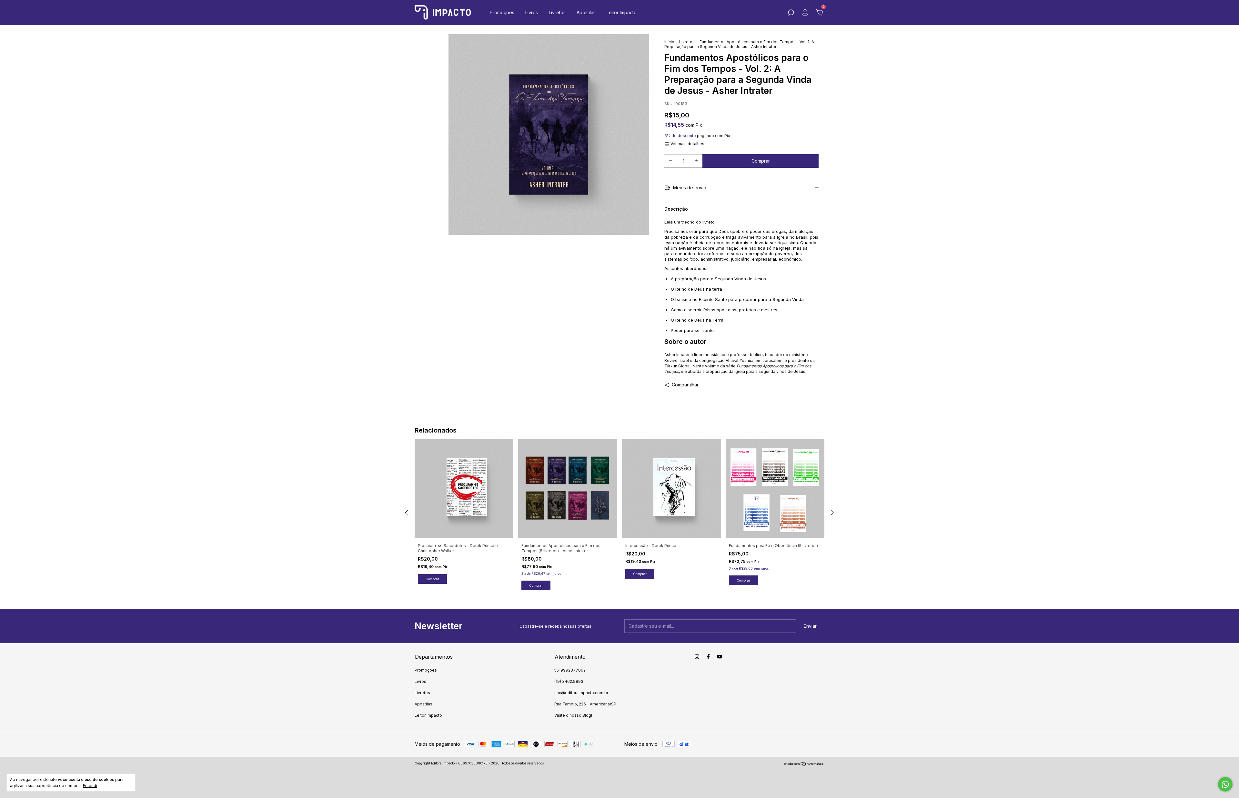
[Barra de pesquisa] (791, 13)
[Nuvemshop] (804, 764)
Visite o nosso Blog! (573, 715)
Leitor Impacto (622, 12)
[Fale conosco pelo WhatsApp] (1225, 784)
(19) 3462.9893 (568, 681)
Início (669, 41)
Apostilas (586, 12)
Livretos (557, 12)
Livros (531, 12)
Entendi (90, 785)
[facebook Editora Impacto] (708, 656)
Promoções (502, 12)
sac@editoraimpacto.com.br (581, 692)
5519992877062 (570, 670)
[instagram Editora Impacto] (697, 656)
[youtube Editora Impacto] (719, 656)
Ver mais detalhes (687, 143)
